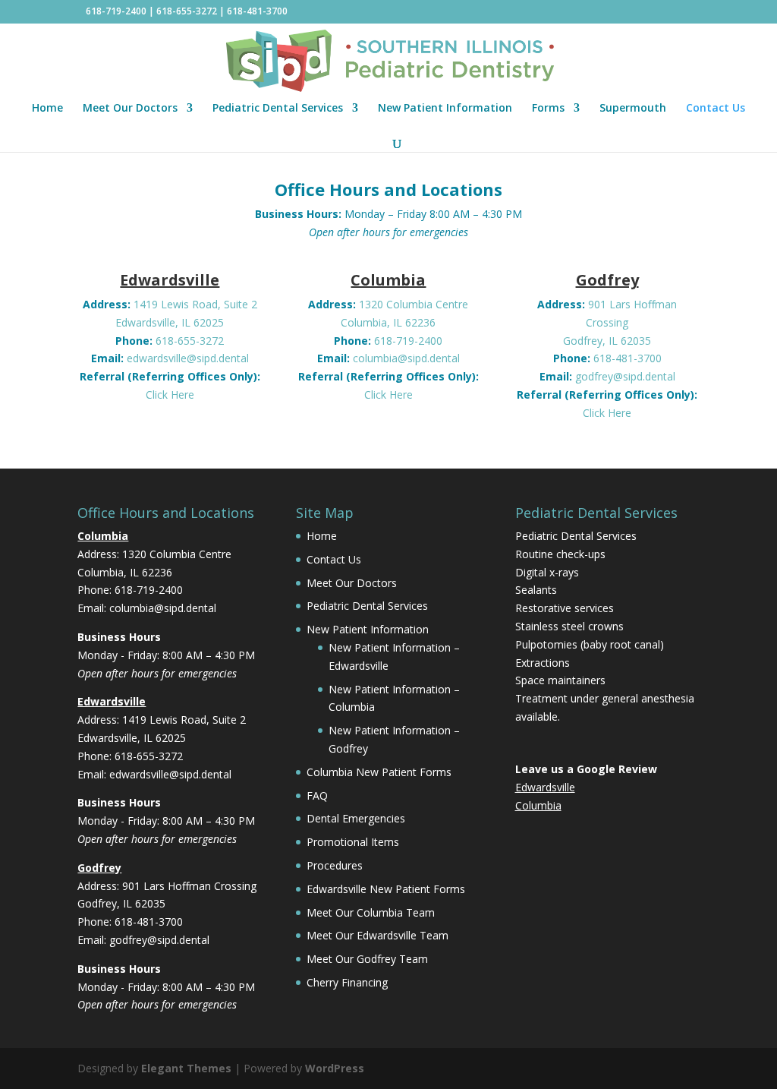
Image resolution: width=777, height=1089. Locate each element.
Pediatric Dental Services (277, 109)
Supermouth (632, 109)
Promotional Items (353, 842)
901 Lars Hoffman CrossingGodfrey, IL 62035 (620, 322)
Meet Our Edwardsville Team (377, 935)
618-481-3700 (257, 11)
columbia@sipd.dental (406, 358)
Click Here (170, 394)
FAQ (317, 795)
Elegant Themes (186, 1068)
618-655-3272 (186, 11)
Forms (548, 109)
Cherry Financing (347, 982)
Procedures (335, 865)
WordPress (334, 1068)
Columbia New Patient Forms (379, 772)
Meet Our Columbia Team (371, 912)
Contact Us (715, 109)
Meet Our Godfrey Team (367, 959)
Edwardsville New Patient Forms (386, 889)
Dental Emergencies (356, 818)
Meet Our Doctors (130, 109)
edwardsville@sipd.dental (188, 358)
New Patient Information (445, 109)
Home (47, 109)
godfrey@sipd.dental (625, 376)
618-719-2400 (116, 11)
